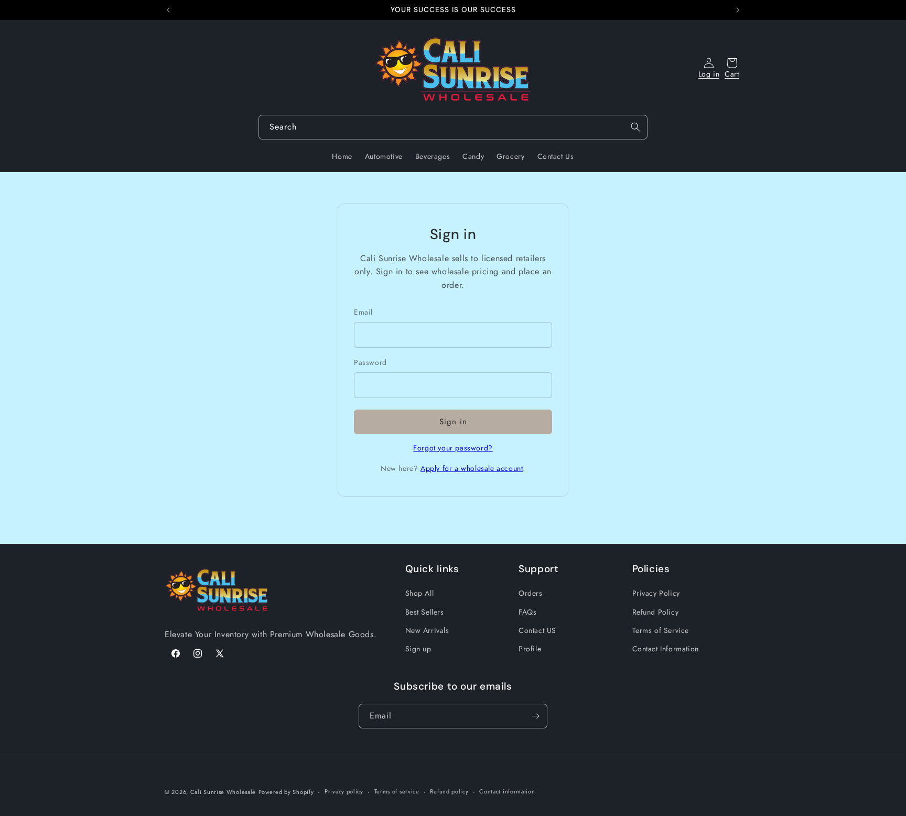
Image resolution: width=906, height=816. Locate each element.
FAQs (527, 612)
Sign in (453, 421)
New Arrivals (427, 630)
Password (370, 362)
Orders (531, 593)
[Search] (635, 126)
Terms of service (396, 792)
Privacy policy (344, 792)
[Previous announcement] (168, 10)
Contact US (537, 630)
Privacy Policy (656, 593)
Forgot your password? (453, 448)
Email (363, 312)
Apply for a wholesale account (471, 468)
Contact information (507, 792)
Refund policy (449, 792)
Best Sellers (424, 612)
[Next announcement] (737, 10)
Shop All (419, 593)
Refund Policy (655, 612)
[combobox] (453, 127)
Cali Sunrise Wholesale (223, 792)
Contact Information (665, 648)
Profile (530, 648)
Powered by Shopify (286, 792)
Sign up (418, 648)
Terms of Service (660, 630)
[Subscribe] (535, 716)
